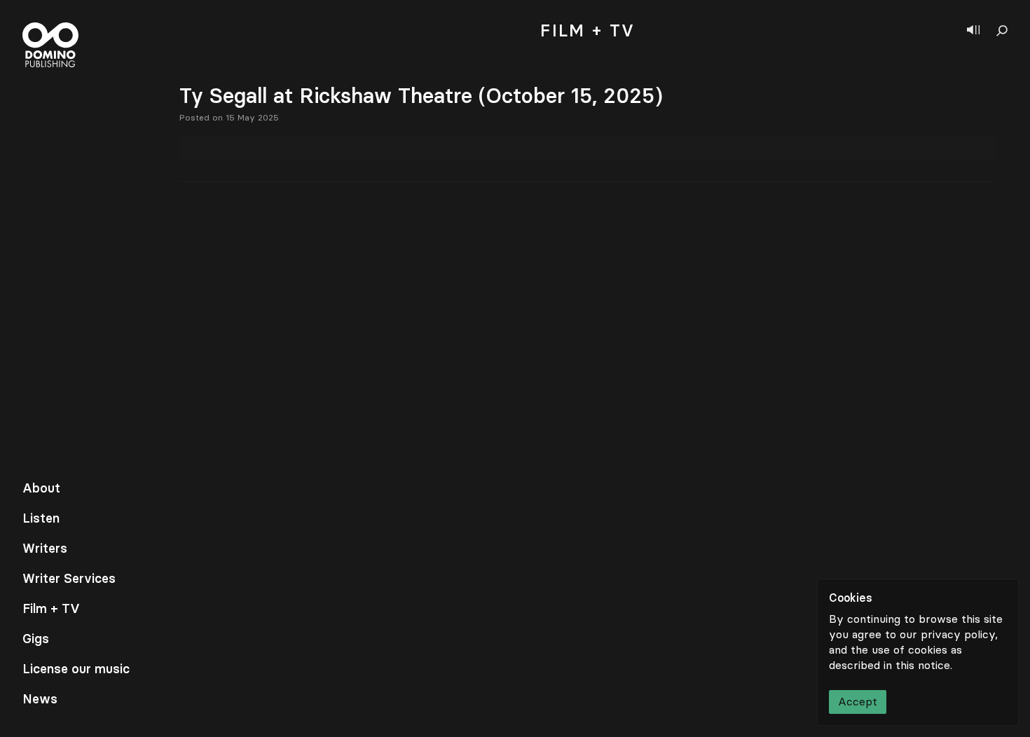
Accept (857, 701)
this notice (922, 665)
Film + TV (51, 609)
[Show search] (1002, 30)
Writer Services (69, 578)
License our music (76, 669)
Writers (44, 548)
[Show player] (973, 30)
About (41, 488)
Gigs (35, 639)
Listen (41, 518)
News (39, 699)
